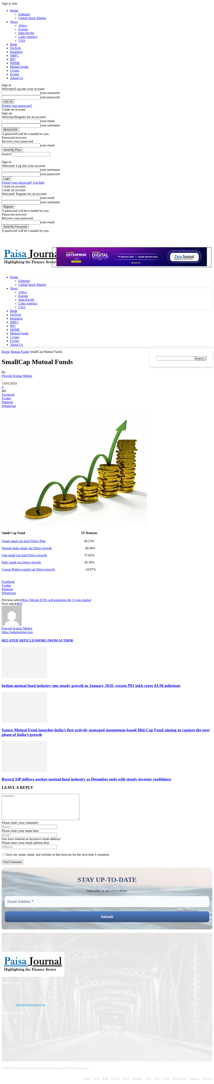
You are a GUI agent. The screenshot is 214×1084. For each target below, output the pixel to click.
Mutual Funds (19, 67)
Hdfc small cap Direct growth (22, 562)
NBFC (14, 55)
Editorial (24, 14)
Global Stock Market (32, 18)
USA (21, 40)
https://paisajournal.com (17, 632)
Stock (148, 1078)
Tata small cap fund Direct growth (24, 555)
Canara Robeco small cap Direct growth (28, 569)
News (14, 22)
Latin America (27, 37)
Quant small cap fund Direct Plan (24, 541)
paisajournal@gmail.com (30, 1004)
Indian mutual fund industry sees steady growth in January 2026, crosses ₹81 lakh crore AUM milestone (91, 685)
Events (14, 74)
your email (47, 121)
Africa (22, 25)
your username (50, 93)
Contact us (194, 1078)
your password (50, 97)
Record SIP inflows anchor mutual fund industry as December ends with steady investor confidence (86, 779)
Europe (23, 29)
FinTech (15, 48)
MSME (15, 63)
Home (14, 10)
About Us (16, 78)
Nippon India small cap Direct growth (27, 548)
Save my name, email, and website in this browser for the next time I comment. (58, 854)
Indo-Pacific (26, 33)
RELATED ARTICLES (19, 640)
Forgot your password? (17, 105)
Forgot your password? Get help (23, 182)
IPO (12, 59)
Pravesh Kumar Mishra (17, 376)
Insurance (16, 52)
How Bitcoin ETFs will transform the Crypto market (56, 600)
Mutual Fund (178, 1078)
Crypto (14, 70)
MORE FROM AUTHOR (54, 640)
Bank (13, 44)
